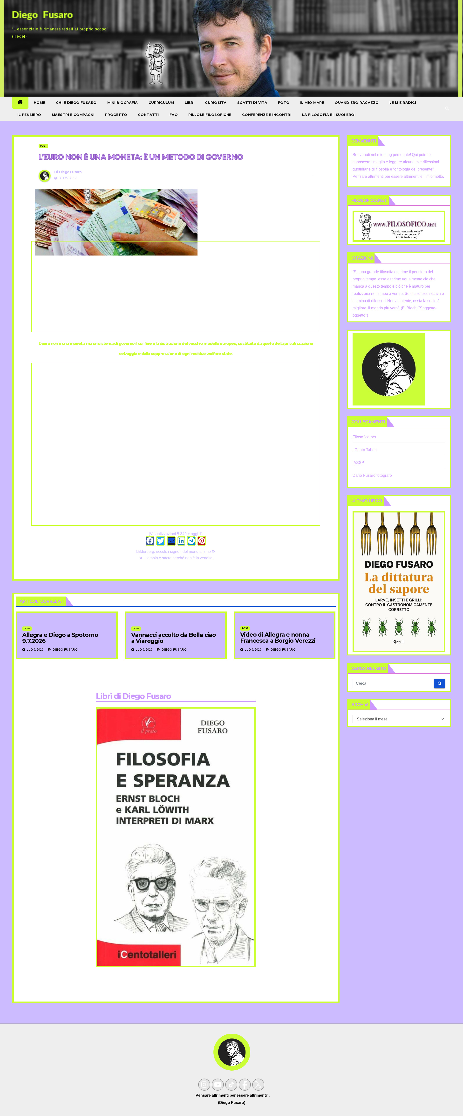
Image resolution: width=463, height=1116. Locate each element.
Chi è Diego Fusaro (76, 102)
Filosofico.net (364, 437)
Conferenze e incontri (267, 115)
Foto (284, 102)
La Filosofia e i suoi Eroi (328, 115)
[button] (447, 109)
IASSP (358, 463)
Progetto (116, 115)
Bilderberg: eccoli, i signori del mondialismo (174, 551)
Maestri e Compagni (73, 115)
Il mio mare (312, 102)
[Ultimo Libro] (399, 581)
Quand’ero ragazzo (357, 102)
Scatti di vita (252, 102)
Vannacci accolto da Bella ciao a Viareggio (173, 637)
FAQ (174, 115)
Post (43, 145)
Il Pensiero (29, 115)
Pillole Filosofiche (210, 115)
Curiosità (216, 102)
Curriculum (161, 102)
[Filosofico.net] (399, 226)
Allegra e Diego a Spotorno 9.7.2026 (60, 637)
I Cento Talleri (365, 450)
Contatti (148, 115)
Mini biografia (122, 102)
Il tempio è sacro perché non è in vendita (177, 558)
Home (39, 102)
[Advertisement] (176, 286)
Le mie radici (402, 102)
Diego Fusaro (70, 172)
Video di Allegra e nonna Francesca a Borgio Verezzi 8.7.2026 (277, 640)
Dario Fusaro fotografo (372, 475)
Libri (190, 102)
